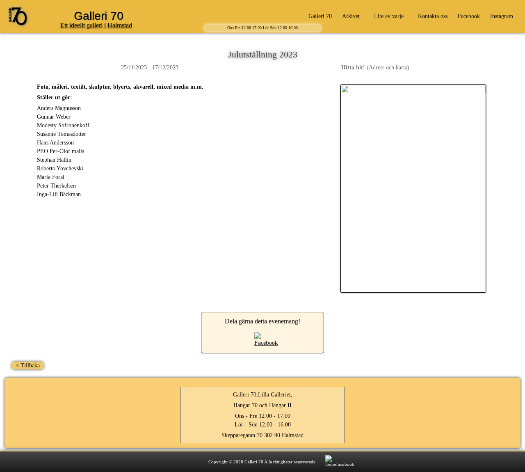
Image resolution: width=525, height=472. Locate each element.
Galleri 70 (320, 16)
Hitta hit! (353, 67)
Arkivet (351, 16)
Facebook (469, 16)
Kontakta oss (432, 16)
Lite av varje (389, 16)
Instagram (501, 16)
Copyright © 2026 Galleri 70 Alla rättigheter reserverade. (262, 461)
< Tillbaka (28, 365)
